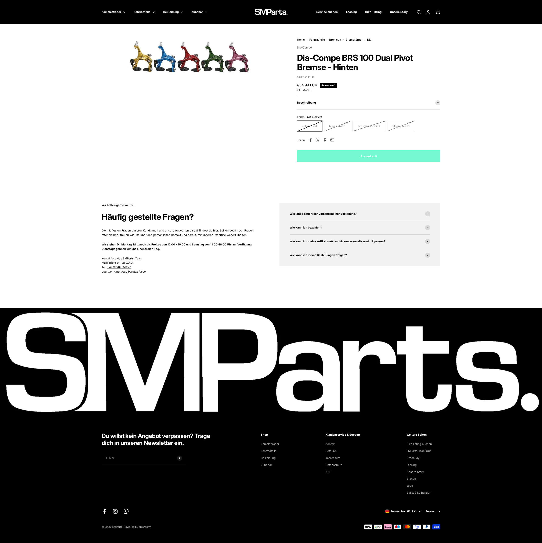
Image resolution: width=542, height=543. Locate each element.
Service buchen (327, 12)
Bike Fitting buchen (419, 444)
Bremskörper (354, 39)
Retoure (331, 451)
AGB (329, 472)
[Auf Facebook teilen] (310, 140)
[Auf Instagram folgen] (115, 511)
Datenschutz (334, 465)
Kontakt (330, 444)
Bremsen (335, 39)
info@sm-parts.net (121, 262)
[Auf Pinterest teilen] (325, 140)
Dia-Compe (304, 47)
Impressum (333, 458)
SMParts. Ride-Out (418, 451)
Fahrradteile (142, 12)
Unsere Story (399, 12)
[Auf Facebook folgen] (104, 511)
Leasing (351, 12)
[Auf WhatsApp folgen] (126, 511)
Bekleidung (171, 12)
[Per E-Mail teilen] (332, 140)
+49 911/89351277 (119, 267)
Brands (411, 478)
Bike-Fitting (373, 12)
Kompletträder (111, 12)
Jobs (409, 485)
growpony (145, 526)
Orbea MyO (414, 458)
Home (301, 39)
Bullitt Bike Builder (418, 492)
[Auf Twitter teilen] (317, 140)
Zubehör (197, 12)
